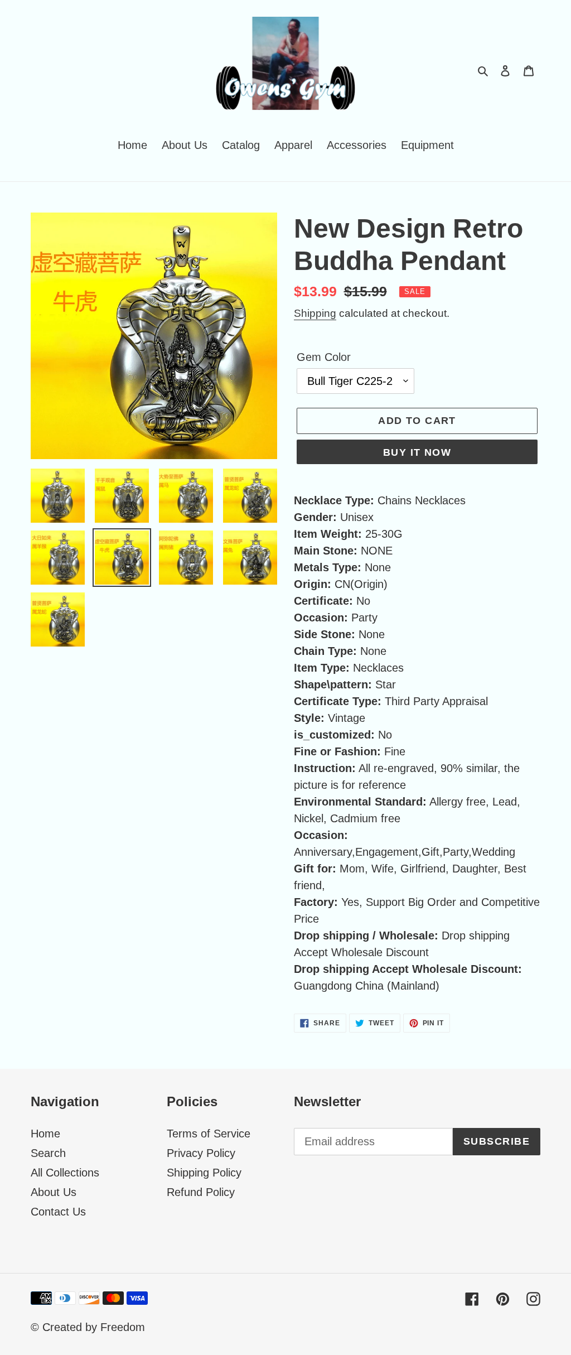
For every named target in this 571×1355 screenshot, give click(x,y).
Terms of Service (208, 1133)
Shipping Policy (204, 1172)
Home (45, 1133)
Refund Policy (201, 1192)
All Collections (65, 1172)
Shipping (315, 313)
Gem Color (324, 357)
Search (48, 1153)
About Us (53, 1192)
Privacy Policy (201, 1153)
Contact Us (58, 1211)
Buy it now (417, 452)
